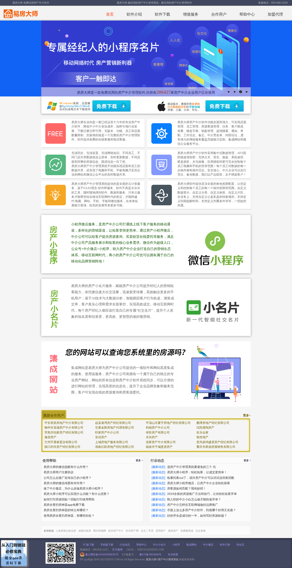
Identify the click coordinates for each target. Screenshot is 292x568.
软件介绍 (134, 14)
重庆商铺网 (99, 530)
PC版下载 (88, 544)
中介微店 (208, 544)
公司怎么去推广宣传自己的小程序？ (67, 477)
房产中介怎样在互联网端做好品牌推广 (192, 504)
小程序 (176, 544)
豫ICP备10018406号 (150, 554)
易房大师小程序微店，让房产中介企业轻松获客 (198, 483)
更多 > (139, 460)
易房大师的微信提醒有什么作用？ (66, 467)
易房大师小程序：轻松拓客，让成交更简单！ (197, 472)
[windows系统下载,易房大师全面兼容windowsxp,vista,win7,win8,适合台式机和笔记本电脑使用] (111, 107)
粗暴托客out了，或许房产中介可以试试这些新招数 (200, 477)
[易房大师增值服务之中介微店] (146, 244)
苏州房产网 (132, 530)
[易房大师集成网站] (146, 374)
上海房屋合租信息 (66, 530)
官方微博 (117, 549)
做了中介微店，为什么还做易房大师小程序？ (73, 488)
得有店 (240, 544)
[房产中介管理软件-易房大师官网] (20, 12)
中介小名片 (159, 544)
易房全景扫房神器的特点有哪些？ (66, 510)
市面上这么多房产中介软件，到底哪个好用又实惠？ (201, 510)
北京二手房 (147, 530)
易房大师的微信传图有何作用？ (65, 483)
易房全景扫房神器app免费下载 (64, 504)
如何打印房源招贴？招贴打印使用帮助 (69, 499)
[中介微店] (235, 92)
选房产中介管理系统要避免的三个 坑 (191, 467)
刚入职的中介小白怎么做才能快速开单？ (194, 499)
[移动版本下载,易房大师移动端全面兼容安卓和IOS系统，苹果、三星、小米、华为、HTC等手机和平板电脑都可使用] (224, 107)
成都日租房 (84, 530)
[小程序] (247, 92)
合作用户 (219, 14)
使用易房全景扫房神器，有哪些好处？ (69, 515)
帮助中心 (247, 14)
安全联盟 (173, 554)
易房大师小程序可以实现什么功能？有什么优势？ (76, 494)
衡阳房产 (173, 530)
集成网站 (191, 544)
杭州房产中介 (116, 530)
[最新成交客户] (146, 431)
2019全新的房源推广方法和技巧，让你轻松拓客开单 (202, 494)
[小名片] (241, 92)
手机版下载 (106, 544)
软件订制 (225, 544)
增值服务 (190, 14)
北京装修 (200, 530)
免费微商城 (186, 530)
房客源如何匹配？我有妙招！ (186, 488)
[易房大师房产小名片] (146, 307)
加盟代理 (275, 14)
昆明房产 (161, 530)
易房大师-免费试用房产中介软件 (30, 2)
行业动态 (125, 544)
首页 (110, 14)
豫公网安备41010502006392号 (102, 554)
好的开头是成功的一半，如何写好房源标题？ (197, 515)
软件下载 (162, 14)
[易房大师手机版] (229, 92)
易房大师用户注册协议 (59, 472)
